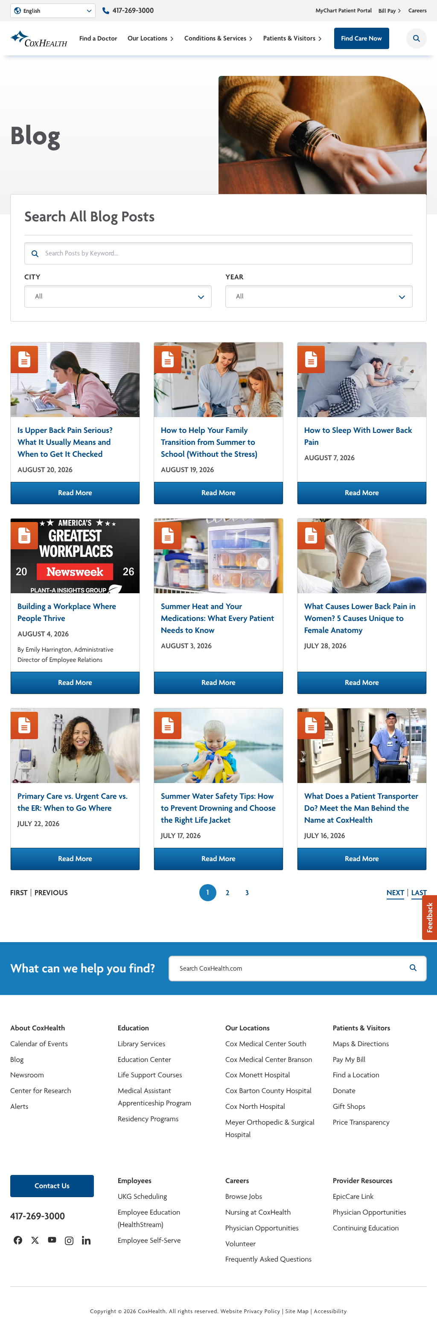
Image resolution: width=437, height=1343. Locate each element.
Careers (417, 10)
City (32, 277)
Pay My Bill (349, 1059)
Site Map (297, 1311)
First (18, 892)
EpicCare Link (353, 1196)
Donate (344, 1090)
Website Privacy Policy (251, 1311)
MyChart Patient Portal (344, 10)
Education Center (144, 1059)
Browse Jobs (243, 1196)
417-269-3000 (133, 10)
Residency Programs (148, 1118)
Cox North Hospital (255, 1106)
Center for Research (40, 1090)
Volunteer (240, 1243)
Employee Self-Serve (149, 1240)
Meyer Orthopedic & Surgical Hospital (270, 1128)
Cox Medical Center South (265, 1043)
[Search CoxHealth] (416, 38)
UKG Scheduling (142, 1196)
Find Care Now (361, 38)
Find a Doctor (98, 38)
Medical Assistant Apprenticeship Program (154, 1097)
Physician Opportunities (262, 1228)
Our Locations (147, 38)
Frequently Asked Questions (268, 1259)
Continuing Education (366, 1228)
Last (419, 892)
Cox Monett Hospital (257, 1074)
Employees (134, 1180)
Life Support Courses (150, 1074)
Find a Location (356, 1074)
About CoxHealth (37, 1028)
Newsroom (27, 1074)
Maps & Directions (361, 1043)
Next (395, 892)
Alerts (19, 1106)
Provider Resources (363, 1180)
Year (234, 277)
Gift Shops (349, 1106)
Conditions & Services (215, 38)
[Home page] (38, 38)
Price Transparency (361, 1122)
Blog (16, 1059)
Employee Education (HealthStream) (149, 1218)
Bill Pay (387, 10)
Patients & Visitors (289, 38)
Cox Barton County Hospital (268, 1090)
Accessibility (330, 1311)
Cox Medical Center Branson (268, 1059)
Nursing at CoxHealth (258, 1212)
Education (133, 1028)
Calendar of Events (39, 1043)
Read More (99, 495)
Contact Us (52, 1185)
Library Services (141, 1043)
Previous (51, 892)
